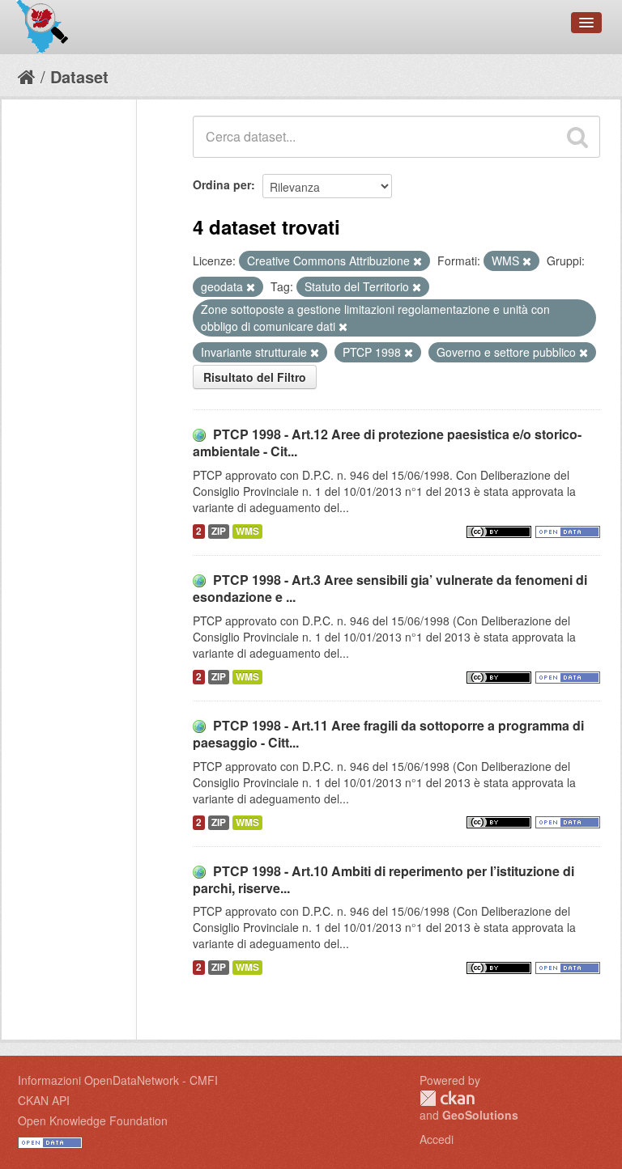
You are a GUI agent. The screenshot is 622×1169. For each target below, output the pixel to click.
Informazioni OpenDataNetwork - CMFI (118, 1080)
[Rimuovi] (417, 261)
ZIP (218, 531)
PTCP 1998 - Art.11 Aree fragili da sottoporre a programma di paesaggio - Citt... (388, 734)
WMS (247, 531)
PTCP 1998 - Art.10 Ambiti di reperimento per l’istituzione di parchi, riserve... (383, 879)
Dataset (79, 76)
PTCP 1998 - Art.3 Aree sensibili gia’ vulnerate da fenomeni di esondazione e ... (390, 588)
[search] (577, 137)
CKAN (447, 1098)
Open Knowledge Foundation (93, 1120)
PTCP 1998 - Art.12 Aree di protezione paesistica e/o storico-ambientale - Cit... (387, 442)
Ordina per (222, 184)
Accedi (437, 1139)
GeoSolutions (480, 1115)
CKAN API (44, 1100)
